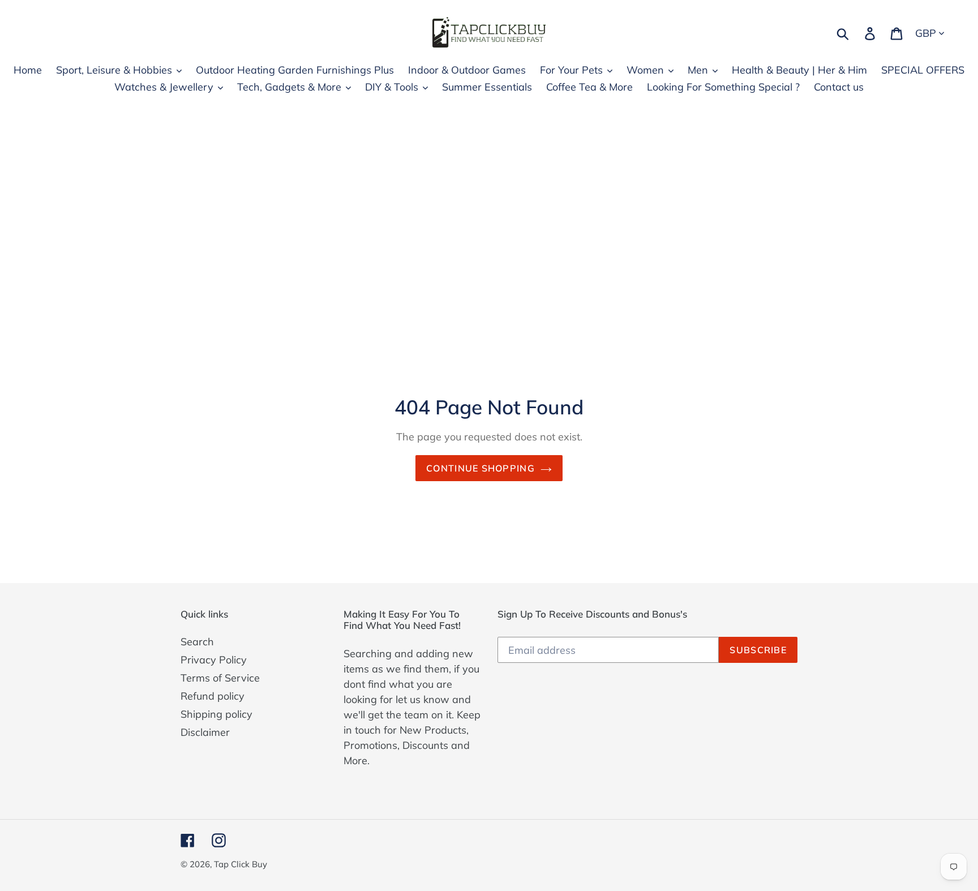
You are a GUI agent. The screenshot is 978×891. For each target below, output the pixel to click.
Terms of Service (220, 677)
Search (197, 641)
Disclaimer (205, 732)
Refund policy (212, 695)
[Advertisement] (489, 208)
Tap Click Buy (240, 864)
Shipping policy (216, 714)
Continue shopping (480, 468)
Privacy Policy (214, 659)
